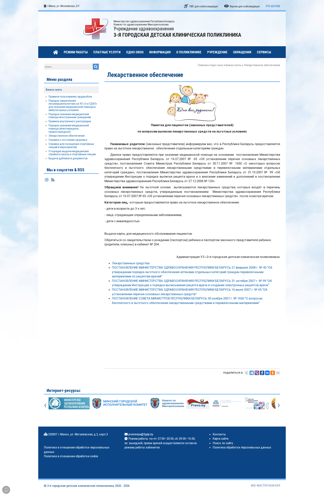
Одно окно (216, 65)
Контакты (219, 434)
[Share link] (246, 373)
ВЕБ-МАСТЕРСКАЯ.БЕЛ (265, 485)
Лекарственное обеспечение (67, 135)
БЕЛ (273, 6)
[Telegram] (251, 373)
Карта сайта (220, 438)
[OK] (272, 373)
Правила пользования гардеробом (70, 96)
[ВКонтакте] (267, 373)
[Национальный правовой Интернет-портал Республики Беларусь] (198, 402)
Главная (203, 65)
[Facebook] (262, 373)
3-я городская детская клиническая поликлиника (80, 486)
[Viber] (257, 373)
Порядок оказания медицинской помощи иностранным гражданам (70, 116)
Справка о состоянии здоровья (68, 139)
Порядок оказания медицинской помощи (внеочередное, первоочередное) (69, 128)
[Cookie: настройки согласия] (6, 490)
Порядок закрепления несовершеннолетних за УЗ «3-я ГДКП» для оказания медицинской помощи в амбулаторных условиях (73, 105)
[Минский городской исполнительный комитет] (120, 403)
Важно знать (234, 65)
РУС (268, 6)
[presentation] (45, 405)
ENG (278, 6)
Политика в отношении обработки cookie (71, 456)
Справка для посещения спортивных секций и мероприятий (71, 145)
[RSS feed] (53, 180)
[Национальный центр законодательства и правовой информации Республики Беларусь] (227, 403)
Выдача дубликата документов (68, 158)
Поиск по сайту (223, 443)
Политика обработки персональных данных (242, 447)
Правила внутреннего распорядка (70, 121)
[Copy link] (278, 373)
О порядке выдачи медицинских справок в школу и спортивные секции (72, 153)
